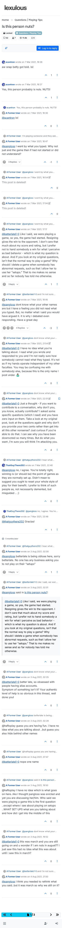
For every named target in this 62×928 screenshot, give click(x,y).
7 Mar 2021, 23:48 (39, 516)
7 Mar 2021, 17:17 (39, 229)
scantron (10, 62)
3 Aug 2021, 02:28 (40, 720)
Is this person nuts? (35, 592)
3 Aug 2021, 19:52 (39, 836)
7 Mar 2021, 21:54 (39, 343)
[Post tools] (57, 75)
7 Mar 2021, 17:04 (39, 203)
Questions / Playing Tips (29, 33)
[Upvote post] (46, 75)
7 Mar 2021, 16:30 (39, 113)
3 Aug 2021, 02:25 (40, 677)
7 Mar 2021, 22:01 (39, 398)
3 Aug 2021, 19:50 (39, 785)
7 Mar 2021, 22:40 (44, 465)
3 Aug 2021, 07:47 (39, 757)
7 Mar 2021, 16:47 (39, 141)
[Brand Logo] (16, 7)
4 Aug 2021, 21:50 (39, 876)
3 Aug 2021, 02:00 (40, 551)
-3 (50, 328)
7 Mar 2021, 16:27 (33, 84)
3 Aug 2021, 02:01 (39, 587)
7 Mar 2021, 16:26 (33, 62)
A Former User (13, 113)
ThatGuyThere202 (15, 465)
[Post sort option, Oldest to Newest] (6, 48)
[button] (4, 923)
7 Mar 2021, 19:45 (39, 299)
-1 (51, 162)
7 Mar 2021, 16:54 (39, 177)
